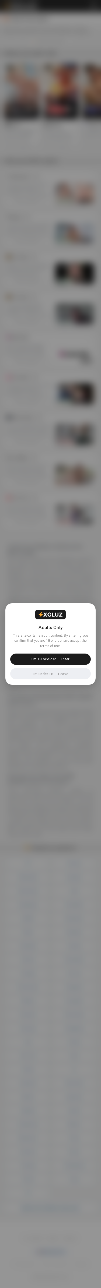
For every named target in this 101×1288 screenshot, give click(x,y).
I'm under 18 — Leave (50, 674)
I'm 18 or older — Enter (50, 659)
